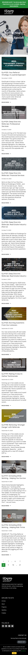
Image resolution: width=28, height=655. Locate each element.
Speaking (4, 610)
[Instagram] (9, 626)
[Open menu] (23, 12)
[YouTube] (12, 626)
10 (13, 565)
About (3, 604)
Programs (4, 607)
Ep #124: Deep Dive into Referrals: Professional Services (11, 124)
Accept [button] (14, 653)
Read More (6, 102)
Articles (4, 601)
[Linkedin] (3, 626)
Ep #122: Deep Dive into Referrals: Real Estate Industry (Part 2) (14, 224)
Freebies (4, 613)
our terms (23, 650)
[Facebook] (6, 626)
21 (20, 565)
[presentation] (14, 63)
